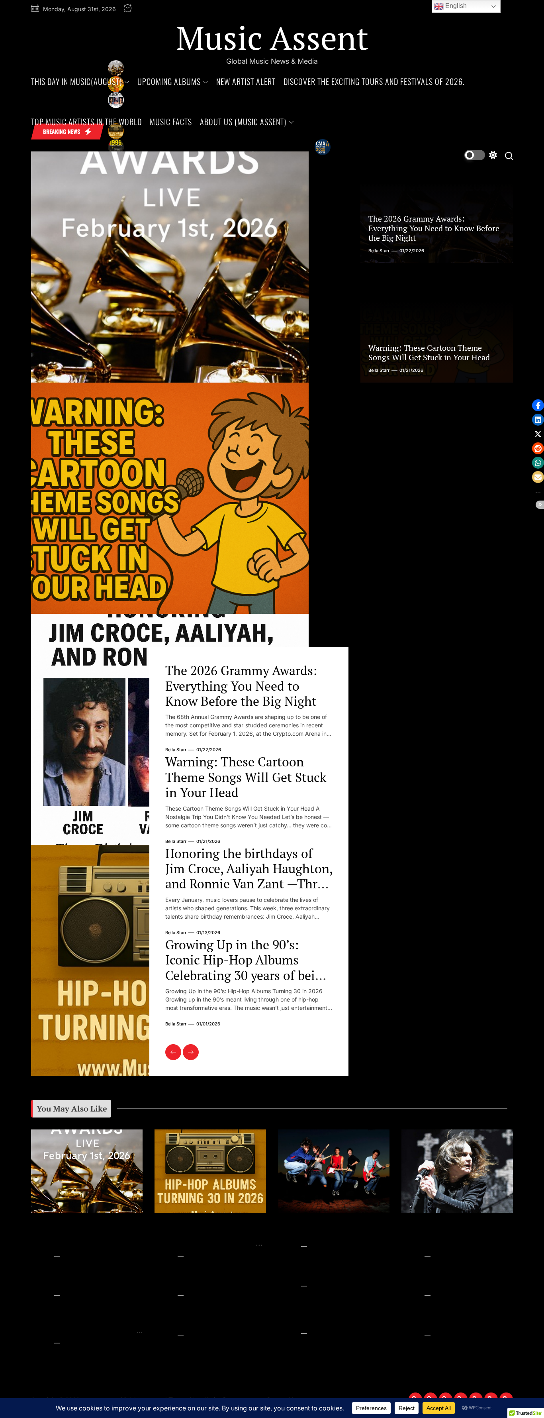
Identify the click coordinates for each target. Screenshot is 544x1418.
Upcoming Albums (169, 81)
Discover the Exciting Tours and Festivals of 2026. (374, 81)
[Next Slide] (191, 1052)
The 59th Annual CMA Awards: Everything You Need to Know (199, 1319)
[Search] (509, 155)
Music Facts (171, 122)
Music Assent (272, 37)
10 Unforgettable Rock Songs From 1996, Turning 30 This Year (204, 1279)
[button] (538, 405)
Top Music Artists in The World (86, 122)
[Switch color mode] (480, 155)
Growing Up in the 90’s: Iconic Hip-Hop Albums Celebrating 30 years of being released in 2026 (247, 967)
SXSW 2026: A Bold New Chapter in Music (321, 1228)
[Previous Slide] (173, 1052)
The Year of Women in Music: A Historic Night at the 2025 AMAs (447, 1319)
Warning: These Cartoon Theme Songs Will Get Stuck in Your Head (246, 777)
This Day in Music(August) (76, 81)
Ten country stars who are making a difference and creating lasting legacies (333, 1270)
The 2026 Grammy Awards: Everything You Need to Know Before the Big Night (241, 685)
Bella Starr (175, 749)
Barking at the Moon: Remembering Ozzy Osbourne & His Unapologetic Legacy (454, 1233)
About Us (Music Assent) (243, 122)
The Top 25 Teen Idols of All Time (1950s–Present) (449, 1279)
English (455, 5)
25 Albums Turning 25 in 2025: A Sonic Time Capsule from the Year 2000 (326, 1313)
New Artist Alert (246, 81)
